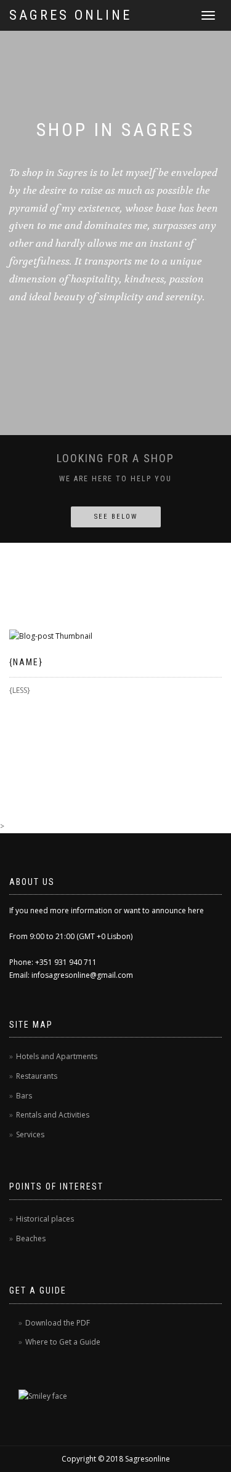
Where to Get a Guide (62, 1342)
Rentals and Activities (52, 1115)
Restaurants (36, 1076)
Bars (24, 1095)
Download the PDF (57, 1323)
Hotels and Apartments (56, 1056)
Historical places (45, 1219)
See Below (115, 517)
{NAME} (26, 662)
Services (30, 1134)
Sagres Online (70, 15)
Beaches (31, 1238)
